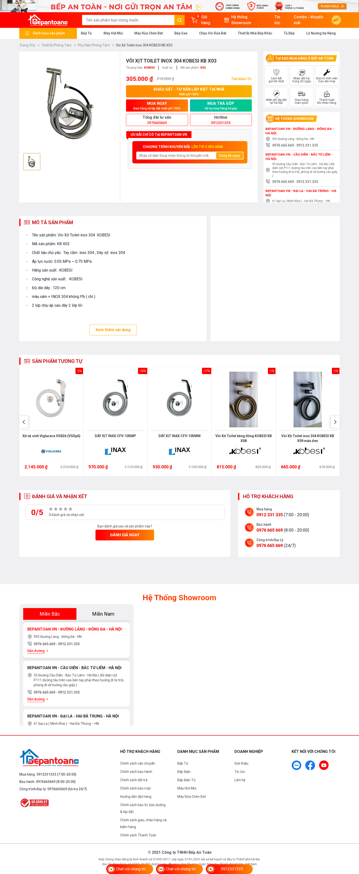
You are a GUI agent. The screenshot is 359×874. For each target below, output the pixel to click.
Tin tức (239, 772)
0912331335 (46, 774)
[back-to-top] (350, 844)
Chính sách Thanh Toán (138, 835)
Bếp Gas (181, 33)
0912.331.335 (307, 145)
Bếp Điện (183, 772)
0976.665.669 (283, 145)
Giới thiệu (241, 763)
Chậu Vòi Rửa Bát (212, 33)
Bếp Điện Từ (186, 780)
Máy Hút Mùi (113, 33)
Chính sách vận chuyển (137, 763)
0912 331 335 (269, 514)
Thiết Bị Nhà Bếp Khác (255, 33)
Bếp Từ (86, 33)
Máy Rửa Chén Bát (148, 33)
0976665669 (45, 782)
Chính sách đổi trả (134, 780)
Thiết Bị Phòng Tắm (56, 45)
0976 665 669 (269, 530)
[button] (23, 422)
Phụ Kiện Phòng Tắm (94, 45)
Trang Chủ (27, 45)
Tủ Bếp (289, 33)
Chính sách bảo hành (136, 772)
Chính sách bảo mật (135, 788)
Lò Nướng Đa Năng (321, 33)
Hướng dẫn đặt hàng (135, 797)
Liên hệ (239, 780)
